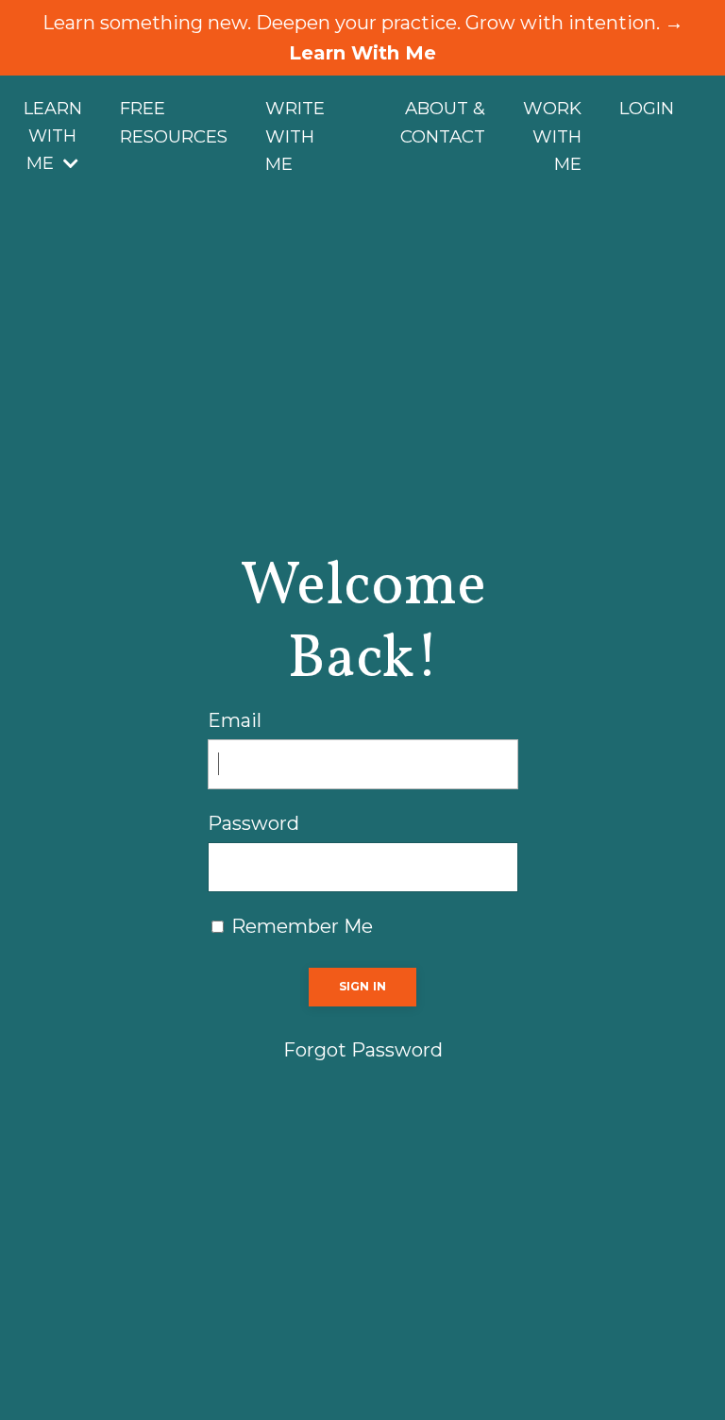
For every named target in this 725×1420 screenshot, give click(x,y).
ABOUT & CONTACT (442, 122)
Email (234, 720)
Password (253, 823)
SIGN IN (363, 986)
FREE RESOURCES (174, 122)
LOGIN (646, 108)
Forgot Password (363, 1050)
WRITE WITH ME (295, 136)
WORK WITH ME (552, 136)
